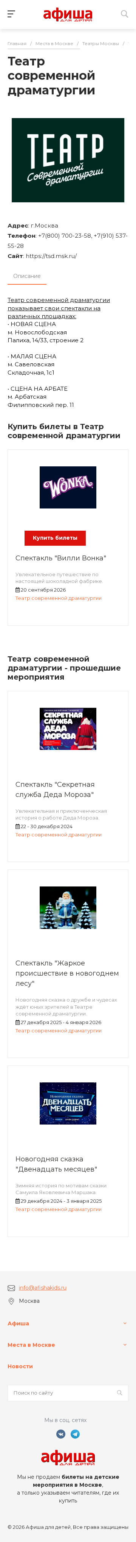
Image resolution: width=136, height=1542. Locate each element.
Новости (20, 1366)
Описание (27, 276)
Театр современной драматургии (58, 598)
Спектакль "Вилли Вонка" (60, 558)
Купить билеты (55, 537)
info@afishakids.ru (42, 1287)
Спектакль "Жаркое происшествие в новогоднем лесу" (67, 973)
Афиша (18, 1323)
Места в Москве (31, 1345)
